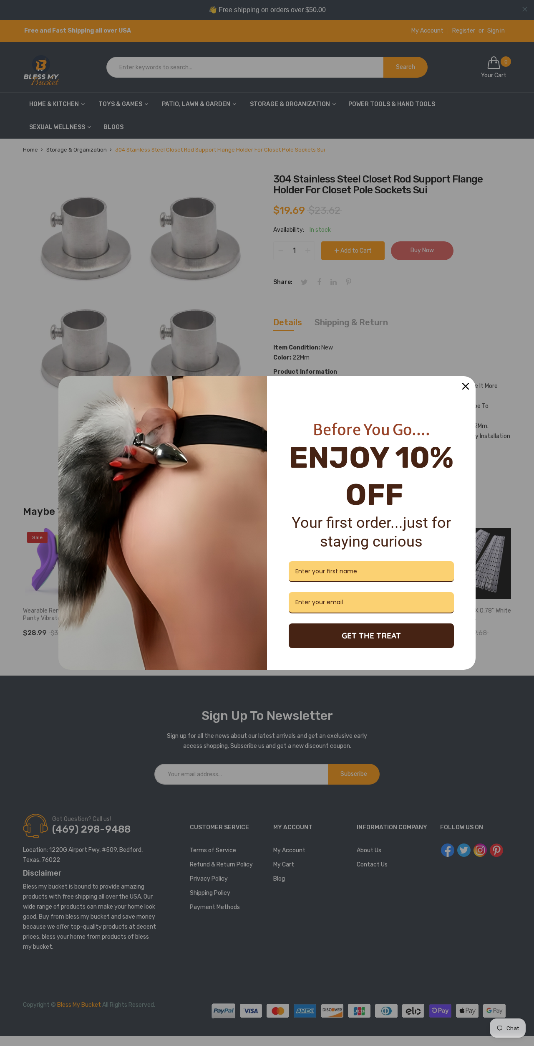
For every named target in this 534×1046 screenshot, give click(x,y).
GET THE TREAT (371, 636)
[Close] (466, 386)
